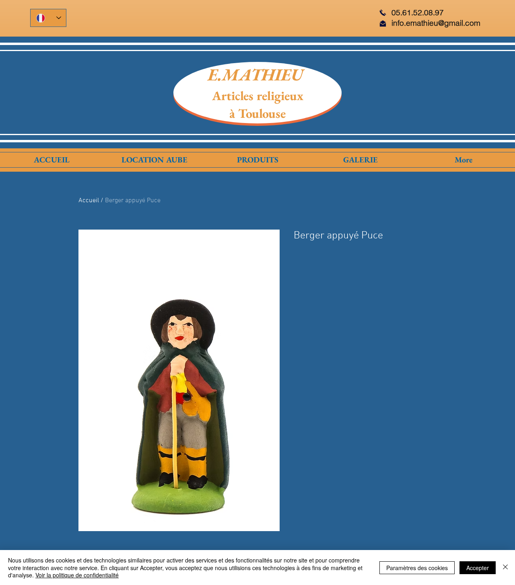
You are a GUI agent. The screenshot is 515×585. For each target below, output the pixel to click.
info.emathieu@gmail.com (435, 23)
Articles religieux (257, 95)
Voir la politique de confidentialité (77, 575)
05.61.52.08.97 (417, 12)
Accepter (477, 568)
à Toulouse (257, 113)
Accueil (88, 201)
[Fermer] (505, 567)
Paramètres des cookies (417, 568)
